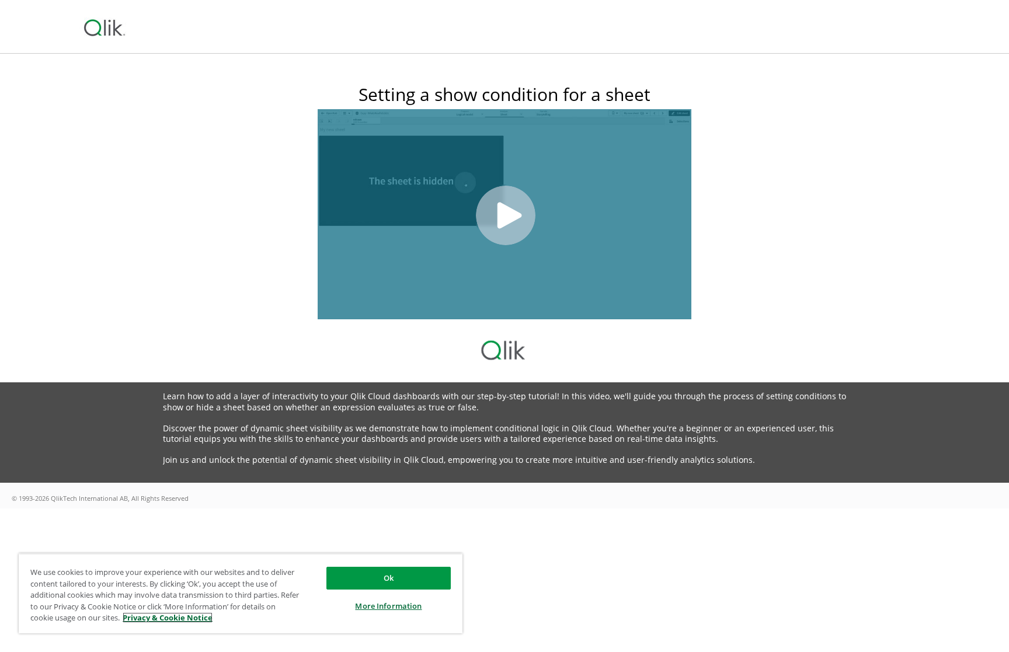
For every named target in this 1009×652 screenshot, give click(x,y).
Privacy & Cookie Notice (168, 617)
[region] (240, 593)
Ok (389, 578)
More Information (388, 606)
